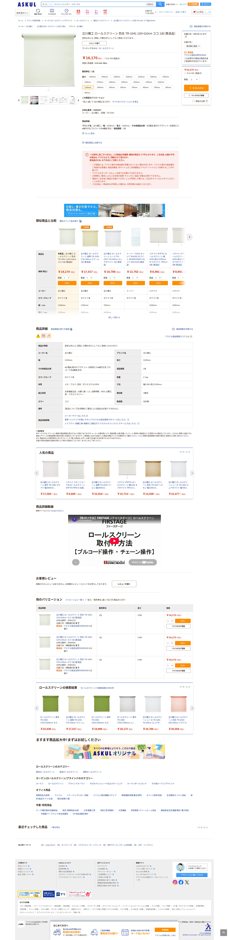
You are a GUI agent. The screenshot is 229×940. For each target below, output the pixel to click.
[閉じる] (179, 921)
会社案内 (62, 866)
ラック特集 (166, 906)
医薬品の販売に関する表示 (106, 886)
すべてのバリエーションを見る (125, 102)
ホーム (20, 21)
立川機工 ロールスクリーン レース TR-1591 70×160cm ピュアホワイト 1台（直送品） (113, 259)
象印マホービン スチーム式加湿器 (120, 845)
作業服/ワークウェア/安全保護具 (54, 814)
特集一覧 (77, 912)
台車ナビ (86, 909)
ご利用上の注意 (102, 877)
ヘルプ (184, 4)
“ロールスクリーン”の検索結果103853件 (97, 688)
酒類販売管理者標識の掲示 (106, 883)
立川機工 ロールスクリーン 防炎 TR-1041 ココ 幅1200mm (134, 21)
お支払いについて (24, 872)
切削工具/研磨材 (107, 810)
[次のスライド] (78, 100)
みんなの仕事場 (141, 872)
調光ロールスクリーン (101, 21)
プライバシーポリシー (105, 872)
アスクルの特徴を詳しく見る (165, 935)
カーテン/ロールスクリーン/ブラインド (58, 21)
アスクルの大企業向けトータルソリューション (152, 878)
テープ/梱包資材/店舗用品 (47, 810)
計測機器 (122, 810)
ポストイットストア (27, 912)
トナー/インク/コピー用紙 (77, 795)
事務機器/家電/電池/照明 (131, 795)
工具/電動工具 (89, 810)
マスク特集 (124, 909)
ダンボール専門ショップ (60, 909)
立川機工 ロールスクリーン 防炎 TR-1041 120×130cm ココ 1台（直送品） (74, 660)
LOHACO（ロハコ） (142, 866)
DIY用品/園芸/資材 (80, 814)
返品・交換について (24, 874)
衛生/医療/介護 (63, 799)
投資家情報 (63, 869)
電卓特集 (57, 906)
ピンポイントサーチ (64, 912)
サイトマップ (102, 866)
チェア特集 (156, 906)
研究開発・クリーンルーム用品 (143, 810)
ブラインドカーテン (76, 783)
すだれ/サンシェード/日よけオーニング (106, 783)
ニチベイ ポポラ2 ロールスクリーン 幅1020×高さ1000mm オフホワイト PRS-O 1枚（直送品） (181, 259)
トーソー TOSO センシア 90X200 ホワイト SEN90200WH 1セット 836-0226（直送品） (136, 259)
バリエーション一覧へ (74, 600)
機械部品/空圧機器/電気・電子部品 (175, 810)
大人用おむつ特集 (137, 909)
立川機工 (29, 26)
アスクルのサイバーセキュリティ (70, 877)
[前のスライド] (18, 100)
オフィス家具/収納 (33, 21)
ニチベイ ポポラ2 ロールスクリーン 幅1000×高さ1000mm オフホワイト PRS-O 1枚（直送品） (158, 259)
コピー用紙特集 (25, 906)
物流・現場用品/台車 (70, 810)
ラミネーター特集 (93, 906)
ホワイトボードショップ (111, 906)
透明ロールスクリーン (92, 772)
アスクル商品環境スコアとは (177, 336)
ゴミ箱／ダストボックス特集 (183, 906)
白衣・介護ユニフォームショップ (183, 909)
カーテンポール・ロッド (137, 783)
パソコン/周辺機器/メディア (104, 795)
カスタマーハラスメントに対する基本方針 (74, 874)
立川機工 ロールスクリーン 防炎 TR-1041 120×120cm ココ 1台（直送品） (74, 638)
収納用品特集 (150, 909)
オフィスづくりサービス (45, 912)
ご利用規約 (101, 869)
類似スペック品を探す (69, 221)
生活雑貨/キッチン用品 (176, 795)
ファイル (58, 795)
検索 (160, 4)
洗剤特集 (23, 909)
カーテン (39, 783)
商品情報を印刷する (202, 26)
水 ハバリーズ (67, 845)
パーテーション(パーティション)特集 (136, 906)
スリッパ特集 (33, 909)
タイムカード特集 (78, 906)
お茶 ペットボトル (145, 845)
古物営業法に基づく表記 (106, 880)
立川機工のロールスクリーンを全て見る (51, 26)
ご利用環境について (104, 874)
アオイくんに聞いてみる (192, 875)
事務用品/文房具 (43, 795)
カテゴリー (21, 13)
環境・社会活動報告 (65, 872)
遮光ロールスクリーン (69, 772)
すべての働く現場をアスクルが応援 (105, 909)
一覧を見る (55, 827)
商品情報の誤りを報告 (60, 329)
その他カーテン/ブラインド (163, 783)
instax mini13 (50, 845)
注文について (22, 866)
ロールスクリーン (82, 21)
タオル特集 (45, 909)
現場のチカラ (76, 909)
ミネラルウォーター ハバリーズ (89, 845)
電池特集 (66, 906)
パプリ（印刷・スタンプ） (144, 869)
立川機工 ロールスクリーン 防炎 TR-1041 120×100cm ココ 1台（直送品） (74, 616)
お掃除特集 (200, 906)
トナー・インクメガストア (43, 906)
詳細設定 (150, 4)
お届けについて (23, 869)
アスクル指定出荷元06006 (195, 55)
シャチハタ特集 (163, 909)
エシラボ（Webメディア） (145, 874)
